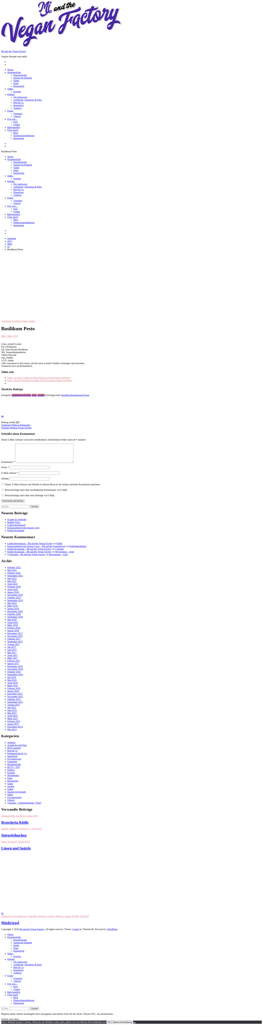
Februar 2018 (13, 628)
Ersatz (10, 111)
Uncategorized (14, 797)
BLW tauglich (14, 748)
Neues (10, 69)
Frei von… (12, 119)
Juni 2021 (12, 578)
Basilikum (66, 395)
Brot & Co (18, 102)
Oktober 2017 (14, 639)
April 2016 (12, 683)
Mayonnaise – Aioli (64, 551)
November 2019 (15, 595)
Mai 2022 (12, 570)
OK (109, 1022)
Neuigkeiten (13, 775)
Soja (15, 122)
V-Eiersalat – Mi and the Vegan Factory (26, 554)
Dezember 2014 (15, 726)
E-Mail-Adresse (9, 473)
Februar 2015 (13, 721)
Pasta (15, 83)
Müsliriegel (10, 923)
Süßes (10, 89)
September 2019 (15, 600)
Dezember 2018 (15, 611)
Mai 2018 (12, 619)
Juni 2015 (12, 710)
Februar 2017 (13, 661)
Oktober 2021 (14, 573)
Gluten (16, 124)
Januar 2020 (13, 592)
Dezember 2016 (15, 666)
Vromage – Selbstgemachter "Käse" (24, 803)
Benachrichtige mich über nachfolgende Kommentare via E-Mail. (36, 490)
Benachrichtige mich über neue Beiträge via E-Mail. (30, 495)
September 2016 (15, 674)
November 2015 (15, 696)
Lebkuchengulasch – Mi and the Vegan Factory (30, 543)
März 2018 (12, 625)
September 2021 (15, 575)
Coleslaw (59, 549)
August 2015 (13, 704)
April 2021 (12, 584)
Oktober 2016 (14, 672)
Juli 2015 (11, 707)
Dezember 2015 (15, 693)
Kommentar (7, 462)
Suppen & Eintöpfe (22, 78)
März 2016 (12, 685)
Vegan (86, 395)
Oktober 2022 (14, 567)
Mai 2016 (12, 680)
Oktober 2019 (14, 597)
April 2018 (12, 622)
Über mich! (12, 130)
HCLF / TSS (13, 767)
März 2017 (12, 658)
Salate (16, 80)
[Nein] (134, 1022)
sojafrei (31, 321)
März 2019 (12, 606)
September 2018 (15, 617)
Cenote (75, 929)
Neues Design (16, 428)
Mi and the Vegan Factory (13, 51)
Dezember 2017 (15, 633)
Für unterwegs (20, 97)
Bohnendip (15, 425)
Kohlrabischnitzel (77, 546)
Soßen (10, 789)
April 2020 (12, 589)
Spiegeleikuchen (13, 835)
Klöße (59, 543)
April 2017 (12, 655)
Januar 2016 (13, 691)
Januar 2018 (13, 630)
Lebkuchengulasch (16, 525)
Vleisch (17, 116)
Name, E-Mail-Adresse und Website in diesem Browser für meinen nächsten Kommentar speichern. (52, 484)
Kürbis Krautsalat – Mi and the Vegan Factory (29, 549)
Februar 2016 (13, 688)
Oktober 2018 (14, 614)
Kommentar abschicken (12, 501)
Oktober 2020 (14, 586)
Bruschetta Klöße (15, 822)
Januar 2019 (13, 608)
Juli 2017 (11, 647)
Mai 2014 (12, 729)
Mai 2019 (12, 603)
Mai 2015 (12, 713)
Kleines (11, 94)
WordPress (112, 929)
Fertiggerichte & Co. (17, 753)
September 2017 (15, 641)
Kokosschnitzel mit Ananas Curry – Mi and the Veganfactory (36, 546)
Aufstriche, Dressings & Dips (27, 100)
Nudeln (74, 395)
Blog (15, 133)
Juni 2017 (12, 650)
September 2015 (15, 702)
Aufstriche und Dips (11, 321)
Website (5, 478)
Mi (2, 336)
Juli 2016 (11, 677)
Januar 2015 (13, 724)
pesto (80, 395)
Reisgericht (18, 86)
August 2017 (13, 644)
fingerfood (18, 105)
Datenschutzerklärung (23, 135)
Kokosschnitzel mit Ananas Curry (23, 527)
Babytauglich (13, 127)
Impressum (18, 138)
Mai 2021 (12, 581)
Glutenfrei (12, 761)
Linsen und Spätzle (16, 848)
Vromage (17, 113)
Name (5, 467)
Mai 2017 (12, 652)
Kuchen (17, 91)
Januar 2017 (13, 663)
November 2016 (15, 669)
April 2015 (12, 715)
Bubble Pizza (13, 522)
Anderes (17, 108)
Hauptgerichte (14, 72)
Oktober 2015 (14, 699)
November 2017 (15, 636)
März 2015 (12, 718)
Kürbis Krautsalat (15, 530)
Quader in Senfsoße (16, 519)
